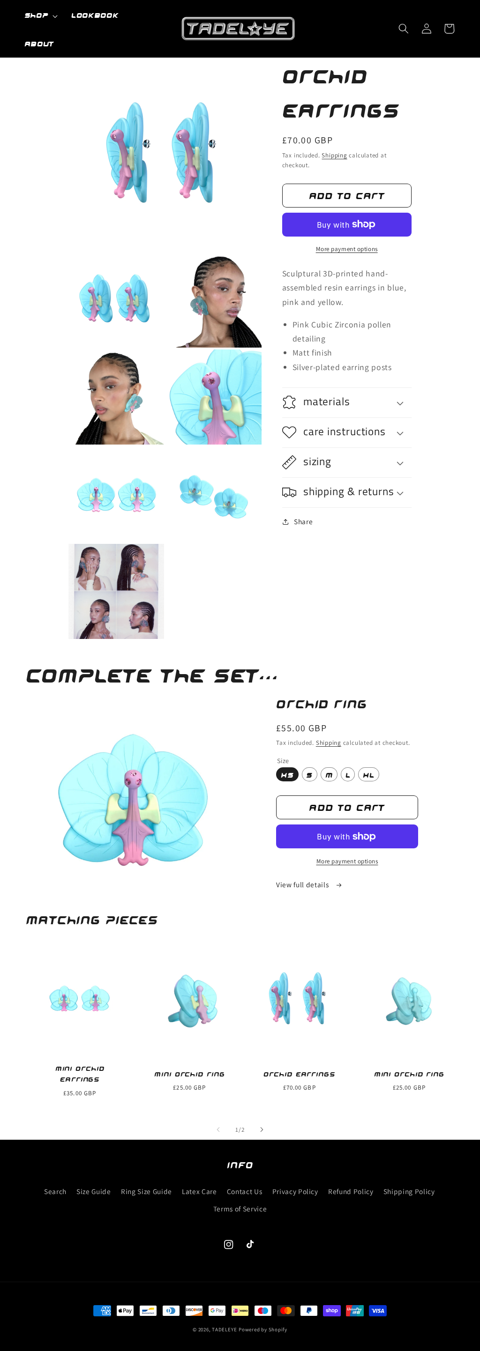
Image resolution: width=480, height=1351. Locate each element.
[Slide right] (261, 1129)
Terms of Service (240, 1208)
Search (55, 1191)
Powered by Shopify (263, 1329)
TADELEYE (224, 1329)
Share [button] (303, 521)
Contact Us (244, 1191)
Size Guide (93, 1191)
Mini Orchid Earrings (80, 1073)
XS (287, 774)
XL (369, 774)
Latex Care (199, 1191)
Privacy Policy (295, 1191)
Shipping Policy (409, 1191)
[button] (41, 16)
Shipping (334, 155)
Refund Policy (351, 1191)
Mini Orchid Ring (189, 1074)
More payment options (347, 249)
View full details (303, 884)
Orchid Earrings (299, 1074)
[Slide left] (218, 1129)
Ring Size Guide (146, 1191)
